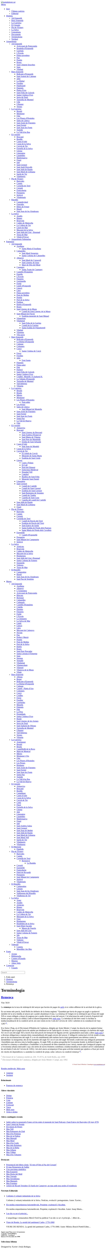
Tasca (8, 1107)
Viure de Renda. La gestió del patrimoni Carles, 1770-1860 (30, 1222)
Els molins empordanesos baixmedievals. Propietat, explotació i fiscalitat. (36, 1205)
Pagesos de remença (14, 1085)
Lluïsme (9, 1102)
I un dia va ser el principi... (17, 1213)
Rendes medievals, (9, 1068)
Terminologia (11, 982)
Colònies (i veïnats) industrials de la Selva (23, 1196)
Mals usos (21, 1068)
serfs (62, 1007)
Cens (8, 1100)
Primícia (9, 1098)
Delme (9, 1095)
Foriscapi (10, 1105)
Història (9, 979)
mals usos (56, 1018)
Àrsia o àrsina (11, 1112)
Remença (7, 997)
